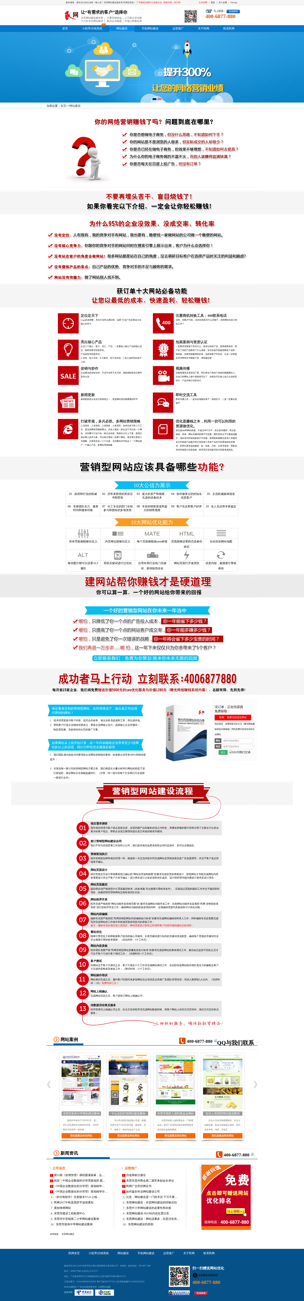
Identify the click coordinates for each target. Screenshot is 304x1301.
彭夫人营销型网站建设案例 (223, 1113)
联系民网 (229, 28)
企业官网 (203, 2)
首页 (65, 28)
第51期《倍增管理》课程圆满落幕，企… (79, 1175)
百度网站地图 (104, 1287)
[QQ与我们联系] (234, 1043)
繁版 (213, 2)
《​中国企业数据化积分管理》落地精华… (79, 1186)
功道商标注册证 (136, 1175)
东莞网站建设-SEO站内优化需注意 (147, 1213)
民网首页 (74, 1253)
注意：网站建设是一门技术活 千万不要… (152, 1196)
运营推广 (178, 28)
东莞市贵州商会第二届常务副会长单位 (150, 1180)
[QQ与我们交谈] (240, 752)
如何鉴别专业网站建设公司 (143, 1191)
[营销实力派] (152, 67)
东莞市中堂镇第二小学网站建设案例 (76, 1218)
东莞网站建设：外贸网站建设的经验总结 (151, 1202)
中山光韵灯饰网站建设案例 (128, 1113)
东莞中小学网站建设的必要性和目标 (148, 1207)
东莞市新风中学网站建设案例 (81, 1113)
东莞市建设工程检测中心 (69, 1213)
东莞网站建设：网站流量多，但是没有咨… (153, 1218)
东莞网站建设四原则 (140, 1224)
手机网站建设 (150, 28)
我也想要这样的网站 (81, 1135)
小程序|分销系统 (92, 28)
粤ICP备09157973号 (106, 1281)
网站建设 (122, 28)
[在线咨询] (233, 11)
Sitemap (233, 2)
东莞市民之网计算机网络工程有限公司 (100, 1266)
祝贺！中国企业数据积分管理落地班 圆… (79, 1180)
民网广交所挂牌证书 (138, 1186)
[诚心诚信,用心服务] (71, 15)
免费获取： (222, 711)
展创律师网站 (62, 1207)
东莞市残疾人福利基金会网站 (175, 1113)
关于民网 (203, 28)
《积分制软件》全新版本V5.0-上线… (77, 1196)
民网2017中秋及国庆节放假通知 (73, 1202)
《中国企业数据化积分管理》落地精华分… (80, 1191)
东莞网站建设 (68, 1234)
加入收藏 (222, 2)
